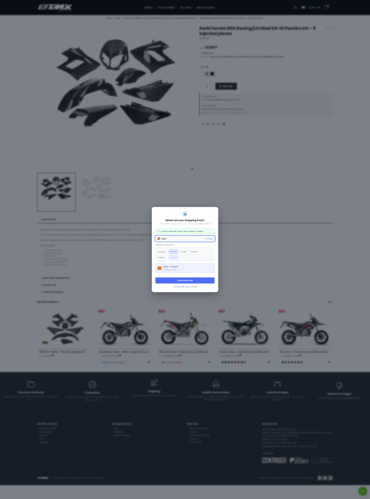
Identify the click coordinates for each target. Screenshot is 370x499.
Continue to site (185, 280)
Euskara (194, 251)
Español (173, 251)
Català (183, 251)
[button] (185, 238)
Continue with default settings (185, 287)
